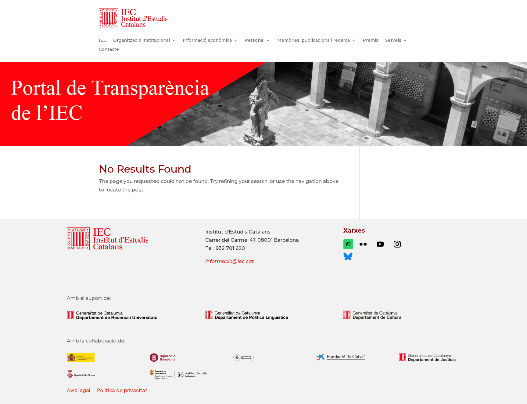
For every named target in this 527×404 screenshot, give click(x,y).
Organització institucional (141, 40)
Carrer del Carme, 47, (230, 240)
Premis (370, 40)
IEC (102, 40)
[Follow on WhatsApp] (348, 244)
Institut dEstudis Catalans (238, 232)
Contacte (109, 49)
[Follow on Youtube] (380, 244)
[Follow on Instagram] (397, 244)
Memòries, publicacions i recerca (313, 40)
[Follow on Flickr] (363, 244)
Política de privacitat (121, 390)
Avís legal (79, 390)
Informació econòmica (207, 40)
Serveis (393, 40)
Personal (254, 40)
